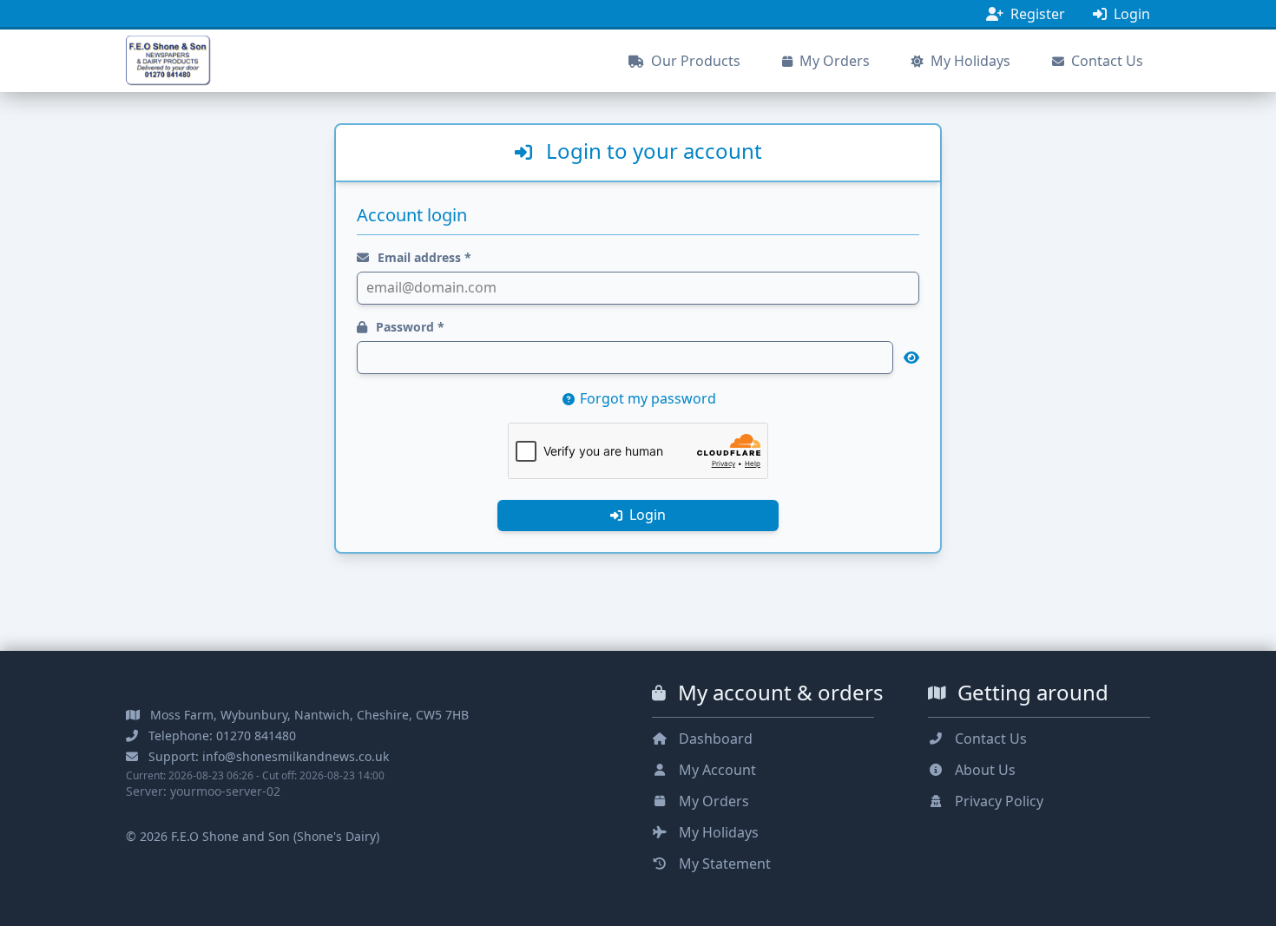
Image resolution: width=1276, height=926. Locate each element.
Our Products (694, 60)
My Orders (833, 60)
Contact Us (1105, 60)
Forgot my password (646, 398)
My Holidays (968, 60)
